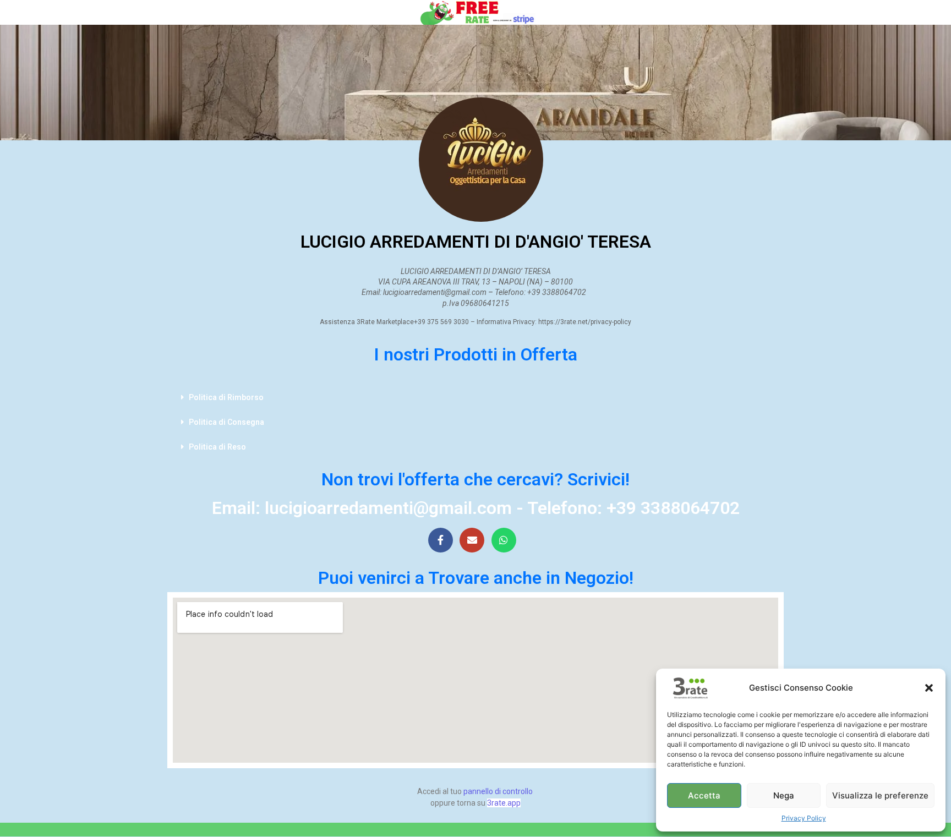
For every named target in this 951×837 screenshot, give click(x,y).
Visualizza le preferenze (880, 795)
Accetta (704, 795)
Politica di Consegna (226, 422)
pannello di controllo (498, 791)
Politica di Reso (217, 446)
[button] (928, 687)
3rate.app (504, 802)
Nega (783, 795)
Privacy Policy (803, 818)
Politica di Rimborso (226, 397)
